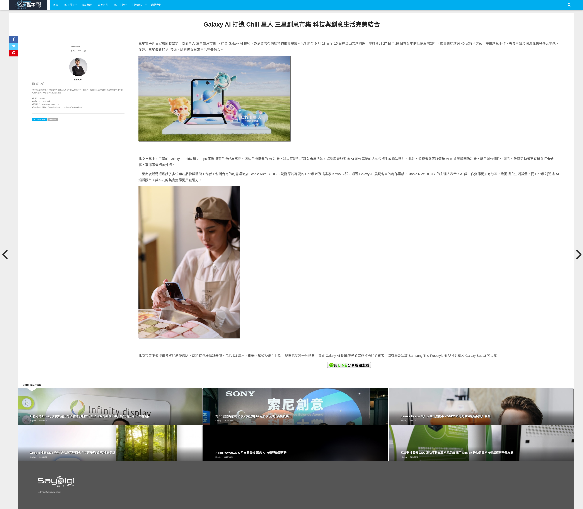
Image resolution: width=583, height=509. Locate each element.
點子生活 (119, 4)
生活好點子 (137, 4)
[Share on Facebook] (13, 39)
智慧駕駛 (87, 4)
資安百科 (103, 4)
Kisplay (78, 80)
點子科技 (69, 4)
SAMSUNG (53, 119)
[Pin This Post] (13, 53)
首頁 (55, 4)
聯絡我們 (156, 4)
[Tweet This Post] (13, 46)
